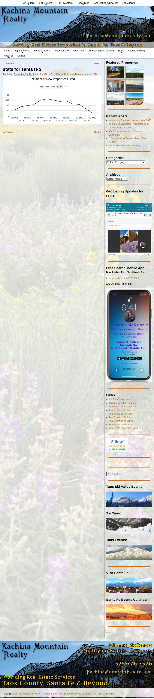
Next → (97, 63)
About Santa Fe (62, 50)
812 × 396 (42, 74)
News (121, 50)
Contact (21, 55)
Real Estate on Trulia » (120, 417)
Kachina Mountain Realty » (122, 403)
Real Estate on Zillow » (120, 424)
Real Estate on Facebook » (122, 406)
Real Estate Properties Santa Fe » (125, 428)
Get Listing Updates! (106, 2)
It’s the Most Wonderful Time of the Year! (128, 124)
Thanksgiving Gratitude (120, 127)
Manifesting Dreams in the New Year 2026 (129, 120)
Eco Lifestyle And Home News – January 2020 (74, 74)
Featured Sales (42, 50)
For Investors (65, 2)
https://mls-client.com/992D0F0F (122, 278)
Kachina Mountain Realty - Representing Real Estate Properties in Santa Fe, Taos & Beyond (63, 693)
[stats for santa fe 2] (52, 101)
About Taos (78, 50)
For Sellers (28, 2)
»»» (108, 632)
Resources (83, 2)
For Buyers (45, 2)
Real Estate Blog (136, 50)
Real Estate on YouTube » (121, 421)
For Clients (128, 2)
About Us (8, 55)
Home (7, 50)
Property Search (22, 50)
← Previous (8, 63)
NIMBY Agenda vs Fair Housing (124, 145)
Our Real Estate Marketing (101, 50)
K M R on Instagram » (119, 399)
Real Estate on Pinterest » (121, 410)
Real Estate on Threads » (121, 413)
